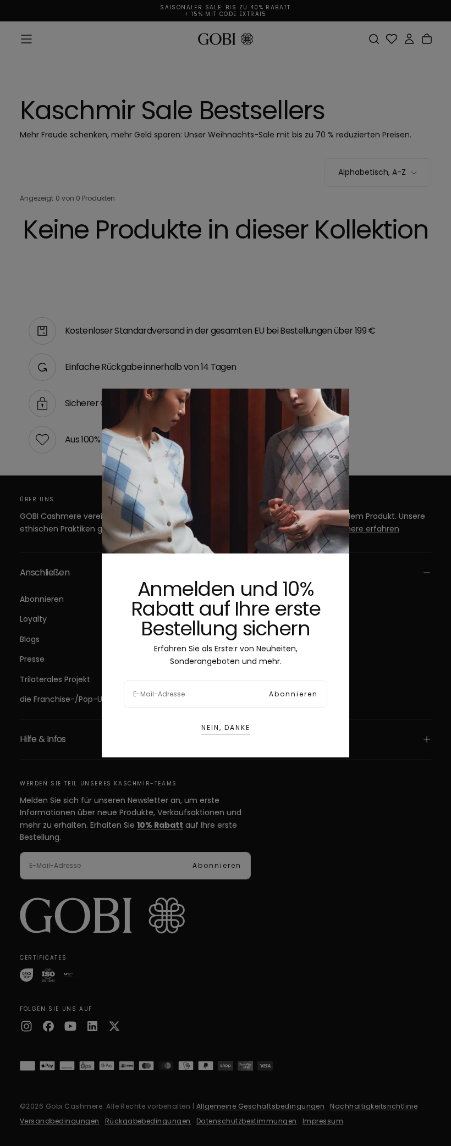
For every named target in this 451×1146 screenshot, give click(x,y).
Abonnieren (293, 694)
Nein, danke (225, 727)
